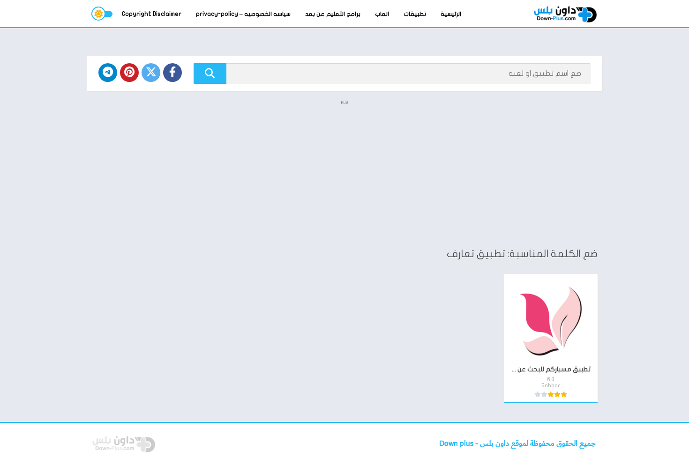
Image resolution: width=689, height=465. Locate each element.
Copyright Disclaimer (151, 14)
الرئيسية (451, 14)
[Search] (210, 73)
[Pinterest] (129, 72)
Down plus (457, 443)
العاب (382, 14)
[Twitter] (151, 72)
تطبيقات (415, 14)
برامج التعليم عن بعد (332, 14)
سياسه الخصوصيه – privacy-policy (243, 14)
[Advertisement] (344, 173)
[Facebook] (172, 72)
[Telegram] (107, 72)
